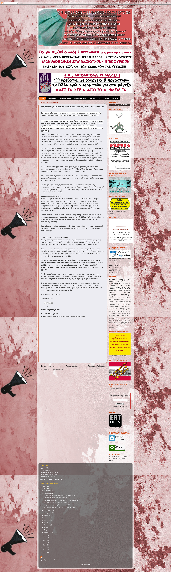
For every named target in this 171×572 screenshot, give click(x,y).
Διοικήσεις (123, 308)
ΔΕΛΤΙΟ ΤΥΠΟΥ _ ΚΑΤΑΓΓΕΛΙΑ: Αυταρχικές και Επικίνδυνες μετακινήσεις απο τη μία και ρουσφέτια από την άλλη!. (121, 242)
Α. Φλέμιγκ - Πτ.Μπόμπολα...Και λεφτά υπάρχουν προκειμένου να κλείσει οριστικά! (121, 221)
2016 (44, 545)
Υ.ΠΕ (110, 325)
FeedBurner (123, 406)
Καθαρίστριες (113, 304)
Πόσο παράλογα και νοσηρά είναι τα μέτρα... (57, 497)
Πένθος (122, 289)
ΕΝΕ (123, 313)
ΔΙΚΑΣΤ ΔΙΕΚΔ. (122, 315)
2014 (44, 550)
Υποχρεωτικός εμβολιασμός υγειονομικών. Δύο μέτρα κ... (60, 505)
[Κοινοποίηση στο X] (50, 303)
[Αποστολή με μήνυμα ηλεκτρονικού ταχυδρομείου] (45, 303)
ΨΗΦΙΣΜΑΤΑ (127, 304)
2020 (44, 535)
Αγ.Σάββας (127, 290)
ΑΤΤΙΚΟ (123, 320)
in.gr (58, 294)
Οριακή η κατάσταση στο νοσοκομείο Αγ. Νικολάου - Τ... (60, 495)
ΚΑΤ (115, 323)
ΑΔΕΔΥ (112, 287)
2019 (44, 538)
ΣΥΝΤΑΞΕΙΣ (120, 304)
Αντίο (129, 303)
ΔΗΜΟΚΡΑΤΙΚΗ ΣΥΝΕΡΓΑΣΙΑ (49, 472)
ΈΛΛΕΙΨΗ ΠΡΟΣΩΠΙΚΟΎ (118, 303)
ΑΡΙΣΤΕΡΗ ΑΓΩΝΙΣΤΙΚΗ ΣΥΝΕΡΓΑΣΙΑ (51, 479)
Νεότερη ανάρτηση (47, 366)
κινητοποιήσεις (113, 297)
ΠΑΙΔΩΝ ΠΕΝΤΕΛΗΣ (120, 301)
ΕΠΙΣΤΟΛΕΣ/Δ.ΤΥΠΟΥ (80, 98)
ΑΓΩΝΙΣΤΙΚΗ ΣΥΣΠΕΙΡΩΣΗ (48, 474)
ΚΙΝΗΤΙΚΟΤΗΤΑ (114, 308)
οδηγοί (112, 327)
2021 (44, 488)
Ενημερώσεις (125, 280)
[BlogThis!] (47, 303)
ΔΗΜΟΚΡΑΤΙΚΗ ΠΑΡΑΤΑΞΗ (48, 477)
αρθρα (47, 306)
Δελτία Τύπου (126, 287)
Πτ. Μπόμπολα (125, 292)
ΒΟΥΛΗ (111, 322)
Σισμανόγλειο (127, 296)
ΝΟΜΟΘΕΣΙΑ (127, 283)
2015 (44, 547)
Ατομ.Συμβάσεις (121, 297)
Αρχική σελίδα (71, 366)
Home (42, 98)
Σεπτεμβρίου (48, 513)
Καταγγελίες (116, 296)
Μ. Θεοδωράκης (120, 323)
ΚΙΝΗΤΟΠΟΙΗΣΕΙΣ (104, 98)
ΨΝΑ (121, 317)
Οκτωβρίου (47, 510)
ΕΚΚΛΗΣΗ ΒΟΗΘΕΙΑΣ (125, 322)
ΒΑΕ (129, 306)
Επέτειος (122, 318)
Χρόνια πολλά (125, 299)
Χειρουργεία (112, 320)
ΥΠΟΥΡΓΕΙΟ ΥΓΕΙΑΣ (115, 268)
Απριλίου (47, 525)
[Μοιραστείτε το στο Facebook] (52, 303)
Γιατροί (117, 289)
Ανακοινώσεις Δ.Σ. (116, 283)
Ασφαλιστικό (118, 313)
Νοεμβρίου (47, 493)
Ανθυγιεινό (125, 306)
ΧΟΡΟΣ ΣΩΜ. (125, 311)
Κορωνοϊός (120, 309)
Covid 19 (128, 289)
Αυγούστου (47, 515)
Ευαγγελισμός (127, 318)
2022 (44, 486)
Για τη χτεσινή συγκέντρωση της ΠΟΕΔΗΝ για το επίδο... (60, 507)
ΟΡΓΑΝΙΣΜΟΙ (113, 315)
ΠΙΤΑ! (129, 323)
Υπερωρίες (119, 325)
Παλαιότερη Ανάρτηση (96, 366)
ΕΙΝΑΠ (129, 315)
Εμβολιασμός (127, 313)
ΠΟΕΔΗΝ (118, 287)
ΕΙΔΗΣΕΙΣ (92, 98)
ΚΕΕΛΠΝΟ (117, 311)
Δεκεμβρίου (47, 490)
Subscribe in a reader (116, 388)
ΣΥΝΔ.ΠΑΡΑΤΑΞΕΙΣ (65, 98)
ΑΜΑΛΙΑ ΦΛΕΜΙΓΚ (114, 265)
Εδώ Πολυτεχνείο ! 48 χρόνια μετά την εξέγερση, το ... (59, 502)
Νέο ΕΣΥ (126, 323)
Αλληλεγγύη (128, 320)
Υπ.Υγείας (114, 325)
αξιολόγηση (113, 285)
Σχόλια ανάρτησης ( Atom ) (56, 369)
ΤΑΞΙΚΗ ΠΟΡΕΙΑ (124, 285)
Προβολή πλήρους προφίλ (47, 560)
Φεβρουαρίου (48, 530)
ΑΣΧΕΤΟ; (115, 98)
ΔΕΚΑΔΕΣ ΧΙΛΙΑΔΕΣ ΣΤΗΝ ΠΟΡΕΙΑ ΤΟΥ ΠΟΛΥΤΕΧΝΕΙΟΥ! (61, 500)
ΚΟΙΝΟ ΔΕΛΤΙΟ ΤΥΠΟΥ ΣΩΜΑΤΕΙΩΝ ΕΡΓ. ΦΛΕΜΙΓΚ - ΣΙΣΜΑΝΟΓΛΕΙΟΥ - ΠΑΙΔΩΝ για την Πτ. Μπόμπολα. (121, 227)
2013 (44, 552)
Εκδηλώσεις (117, 318)
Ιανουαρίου (47, 532)
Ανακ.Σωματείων (126, 294)
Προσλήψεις (126, 309)
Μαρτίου (46, 527)
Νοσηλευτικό (115, 294)
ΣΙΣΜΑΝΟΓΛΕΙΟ (114, 272)
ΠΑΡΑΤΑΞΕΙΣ (118, 306)
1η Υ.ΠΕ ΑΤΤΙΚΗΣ (114, 270)
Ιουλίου (46, 517)
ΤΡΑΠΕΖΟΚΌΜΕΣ (114, 317)
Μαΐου (46, 522)
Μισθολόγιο (114, 292)
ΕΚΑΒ (116, 322)
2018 (44, 540)
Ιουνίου (46, 520)
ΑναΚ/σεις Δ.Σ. (52, 98)
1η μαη (128, 301)
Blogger (87, 564)
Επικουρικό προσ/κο (116, 290)
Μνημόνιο (112, 306)
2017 (44, 542)
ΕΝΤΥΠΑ (111, 323)
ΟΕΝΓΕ (118, 299)
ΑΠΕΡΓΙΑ (112, 289)
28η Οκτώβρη (118, 320)
